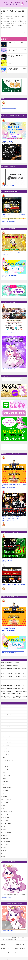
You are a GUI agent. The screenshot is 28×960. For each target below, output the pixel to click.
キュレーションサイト (7, 781)
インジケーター (5, 814)
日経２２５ (4, 796)
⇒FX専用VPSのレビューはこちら (9, 108)
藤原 (15, 665)
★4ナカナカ (5, 850)
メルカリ (4, 805)
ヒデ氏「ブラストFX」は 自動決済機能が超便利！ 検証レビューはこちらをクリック (9, 560)
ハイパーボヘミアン (6, 754)
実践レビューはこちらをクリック (9, 221)
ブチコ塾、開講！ (6, 732)
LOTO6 (4, 829)
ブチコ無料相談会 (6, 729)
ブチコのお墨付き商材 (7, 714)
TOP (13, 937)
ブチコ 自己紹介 (6, 736)
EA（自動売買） (5, 817)
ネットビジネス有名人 (7, 832)
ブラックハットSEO (6, 766)
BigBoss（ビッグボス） (7, 811)
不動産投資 (4, 778)
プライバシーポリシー (5, 952)
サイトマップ (17, 952)
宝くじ (3, 826)
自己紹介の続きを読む (6, 897)
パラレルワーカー (6, 751)
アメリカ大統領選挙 (6, 841)
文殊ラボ (4, 708)
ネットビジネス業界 (6, 723)
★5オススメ (5, 847)
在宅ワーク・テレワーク (7, 711)
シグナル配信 (5, 820)
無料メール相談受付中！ (7, 662)
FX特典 (3, 808)
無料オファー (5, 835)
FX (3, 793)
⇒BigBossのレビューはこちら (8, 185)
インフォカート (5, 772)
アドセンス (4, 763)
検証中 (3, 856)
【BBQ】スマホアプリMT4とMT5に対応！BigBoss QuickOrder (15, 56)
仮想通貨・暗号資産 (6, 787)
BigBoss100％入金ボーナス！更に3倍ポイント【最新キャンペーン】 (16, 63)
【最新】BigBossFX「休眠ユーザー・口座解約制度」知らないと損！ (16, 50)
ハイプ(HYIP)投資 (6, 775)
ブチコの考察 (5, 844)
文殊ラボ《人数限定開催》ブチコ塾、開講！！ (12, 668)
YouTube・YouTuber (6, 823)
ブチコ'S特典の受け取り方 (7, 726)
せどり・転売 (5, 784)
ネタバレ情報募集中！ (7, 745)
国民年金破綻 (5, 838)
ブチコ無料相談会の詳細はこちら (9, 930)
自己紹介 (3, 944)
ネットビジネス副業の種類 (7, 760)
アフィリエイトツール (7, 769)
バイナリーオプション (7, 799)
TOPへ (21, 959)
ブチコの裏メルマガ (6, 739)
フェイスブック (5, 790)
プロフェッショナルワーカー (8, 748)
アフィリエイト (5, 802)
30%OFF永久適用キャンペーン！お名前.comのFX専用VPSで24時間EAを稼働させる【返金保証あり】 (16, 44)
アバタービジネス (6, 717)
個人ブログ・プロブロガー (7, 757)
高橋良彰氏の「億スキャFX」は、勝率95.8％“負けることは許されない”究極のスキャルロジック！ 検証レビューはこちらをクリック (13, 518)
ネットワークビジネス (7, 720)
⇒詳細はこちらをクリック (7, 141)
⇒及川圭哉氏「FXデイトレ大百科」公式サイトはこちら (13, 584)
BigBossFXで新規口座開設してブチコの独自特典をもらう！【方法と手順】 (16, 69)
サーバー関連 (5, 705)
